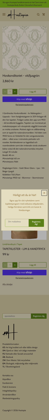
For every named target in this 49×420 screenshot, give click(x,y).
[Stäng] (44, 193)
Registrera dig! (36, 223)
